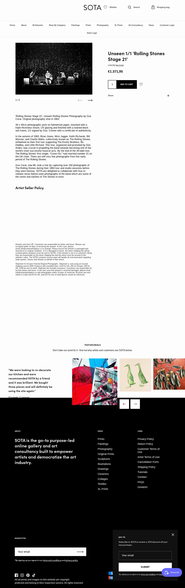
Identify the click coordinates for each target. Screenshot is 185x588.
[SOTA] (92, 7)
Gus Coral (120, 65)
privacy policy (72, 560)
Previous (124, 404)
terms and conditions (52, 560)
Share (110, 95)
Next (135, 404)
